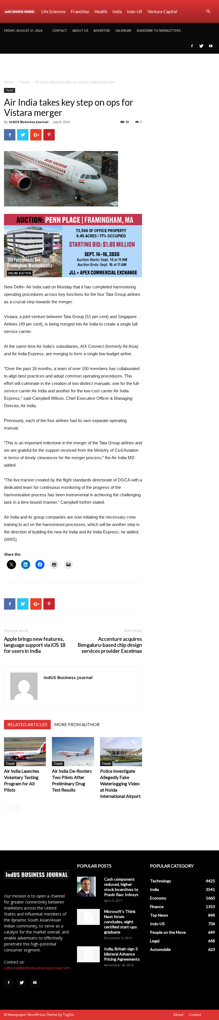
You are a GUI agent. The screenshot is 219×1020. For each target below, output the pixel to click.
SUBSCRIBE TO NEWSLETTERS (159, 30)
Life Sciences (53, 11)
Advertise (102, 30)
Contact (59, 30)
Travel (24, 82)
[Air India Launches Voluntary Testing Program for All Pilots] (25, 751)
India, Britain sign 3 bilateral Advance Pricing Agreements (122, 953)
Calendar (123, 30)
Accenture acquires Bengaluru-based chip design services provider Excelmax (110, 645)
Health (100, 11)
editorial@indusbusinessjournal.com (37, 968)
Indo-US (134, 11)
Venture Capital (162, 11)
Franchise (80, 11)
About (178, 1014)
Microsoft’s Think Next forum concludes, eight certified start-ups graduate (120, 921)
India (117, 11)
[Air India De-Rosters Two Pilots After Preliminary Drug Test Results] (73, 751)
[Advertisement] (109, 66)
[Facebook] (192, 46)
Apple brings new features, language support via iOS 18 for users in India (34, 645)
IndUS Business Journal (28, 122)
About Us (80, 30)
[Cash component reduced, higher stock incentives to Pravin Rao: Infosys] (88, 887)
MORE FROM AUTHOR (77, 724)
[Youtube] (210, 46)
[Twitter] (201, 46)
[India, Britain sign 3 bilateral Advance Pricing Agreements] (88, 954)
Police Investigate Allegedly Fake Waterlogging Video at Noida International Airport (120, 783)
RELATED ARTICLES (27, 724)
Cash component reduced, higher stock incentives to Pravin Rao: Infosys (121, 887)
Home (9, 82)
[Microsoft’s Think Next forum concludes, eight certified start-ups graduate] (88, 917)
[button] (208, 11)
